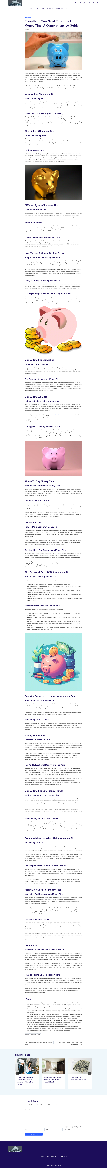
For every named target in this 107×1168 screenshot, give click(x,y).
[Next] (89, 1073)
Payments (59, 8)
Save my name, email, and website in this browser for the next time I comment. (73, 1128)
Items (75, 8)
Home (31, 8)
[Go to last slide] (17, 1073)
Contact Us (92, 3)
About (76, 3)
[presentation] (27, 1066)
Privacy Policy (83, 3)
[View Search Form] (97, 3)
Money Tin (33, 1034)
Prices (68, 8)
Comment (28, 1109)
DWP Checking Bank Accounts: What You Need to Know (38, 1042)
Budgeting (40, 8)
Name (27, 1129)
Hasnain (28, 29)
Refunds (50, 8)
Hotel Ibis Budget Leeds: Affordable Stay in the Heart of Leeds (52, 1080)
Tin (39, 1034)
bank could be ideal (55, 415)
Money (27, 1034)
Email (47, 1129)
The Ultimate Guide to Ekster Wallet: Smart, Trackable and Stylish (70, 1042)
